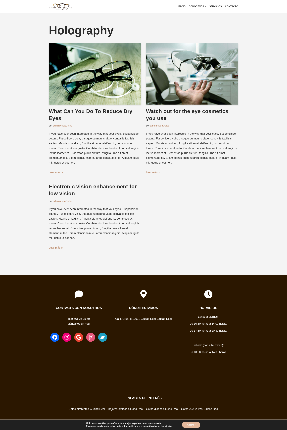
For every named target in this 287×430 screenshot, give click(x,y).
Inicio (182, 6)
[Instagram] (66, 337)
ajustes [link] (168, 426)
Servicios (215, 6)
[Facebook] (54, 337)
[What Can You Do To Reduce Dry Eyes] (95, 74)
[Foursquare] (90, 337)
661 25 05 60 (82, 318)
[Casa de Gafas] (61, 6)
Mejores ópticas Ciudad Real (125, 409)
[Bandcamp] (102, 337)
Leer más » (56, 172)
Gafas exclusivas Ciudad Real (200, 409)
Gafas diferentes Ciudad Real (86, 409)
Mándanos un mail (78, 323)
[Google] (78, 337)
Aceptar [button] (191, 424)
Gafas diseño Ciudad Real (162, 409)
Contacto (231, 6)
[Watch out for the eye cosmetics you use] (192, 74)
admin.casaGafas (62, 125)
